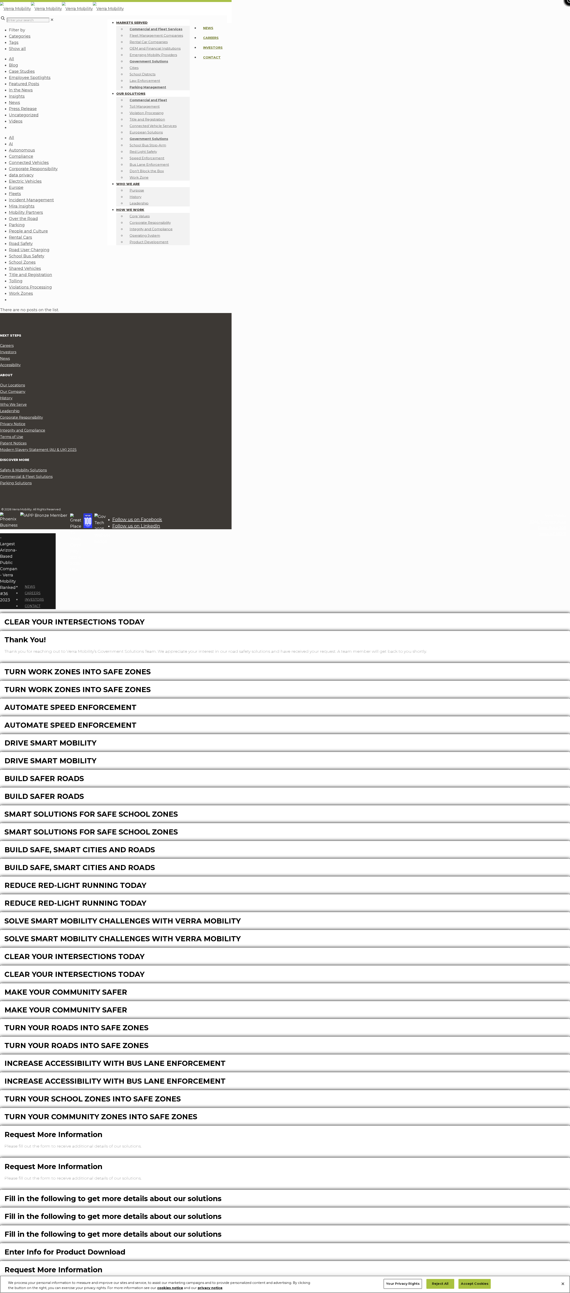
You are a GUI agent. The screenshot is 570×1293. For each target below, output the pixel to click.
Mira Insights (22, 206)
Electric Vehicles (25, 181)
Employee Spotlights (30, 77)
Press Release (23, 108)
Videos (15, 121)
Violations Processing (30, 287)
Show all (17, 48)
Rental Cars (20, 237)
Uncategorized (24, 115)
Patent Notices (13, 443)
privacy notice (210, 1288)
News (208, 28)
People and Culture (28, 231)
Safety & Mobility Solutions (23, 470)
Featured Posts (24, 83)
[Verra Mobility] (62, 8)
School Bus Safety (26, 256)
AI (11, 143)
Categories (20, 36)
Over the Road (23, 218)
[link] (52, 19)
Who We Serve (13, 404)
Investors (213, 48)
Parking (17, 224)
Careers (211, 38)
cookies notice (170, 1288)
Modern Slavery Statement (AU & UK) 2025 (38, 450)
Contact (212, 57)
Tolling (15, 281)
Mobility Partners (26, 212)
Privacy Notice (12, 424)
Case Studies (22, 71)
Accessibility (10, 365)
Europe (16, 187)
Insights (17, 96)
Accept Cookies (474, 1284)
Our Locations (12, 385)
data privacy (21, 175)
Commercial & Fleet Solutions (26, 477)
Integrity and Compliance (22, 430)
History (6, 398)
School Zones (22, 262)
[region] (285, 1284)
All (11, 59)
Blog (13, 65)
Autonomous (22, 150)
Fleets (15, 193)
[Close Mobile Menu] (21, 576)
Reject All (440, 1284)
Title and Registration (30, 274)
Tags (13, 42)
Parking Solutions (16, 483)
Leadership (10, 411)
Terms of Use (11, 437)
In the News (21, 90)
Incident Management (31, 200)
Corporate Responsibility (33, 168)
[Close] (563, 1284)
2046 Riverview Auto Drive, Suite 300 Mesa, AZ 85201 (547, 527)
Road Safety (21, 243)
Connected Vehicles (29, 162)
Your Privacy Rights (402, 1284)
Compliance (21, 156)
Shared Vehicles (25, 268)
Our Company (12, 392)
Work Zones (21, 293)
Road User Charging (29, 249)
